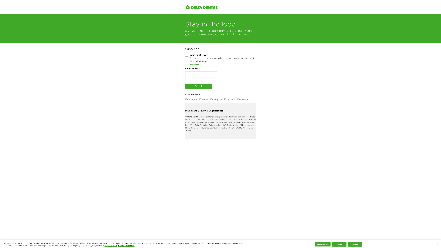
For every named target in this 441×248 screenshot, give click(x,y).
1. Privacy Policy (111, 246)
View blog (194, 64)
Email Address (192, 68)
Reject (339, 244)
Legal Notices (216, 110)
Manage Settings (323, 244)
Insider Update (198, 55)
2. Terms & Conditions (126, 246)
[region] (220, 244)
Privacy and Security (195, 110)
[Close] (437, 244)
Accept (355, 244)
